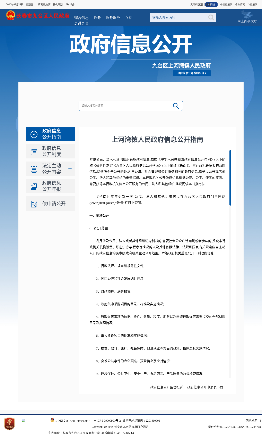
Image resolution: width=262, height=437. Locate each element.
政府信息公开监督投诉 (166, 387)
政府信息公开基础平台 (190, 73)
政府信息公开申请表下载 (205, 387)
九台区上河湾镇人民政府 (181, 66)
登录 (200, 4)
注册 (208, 4)
